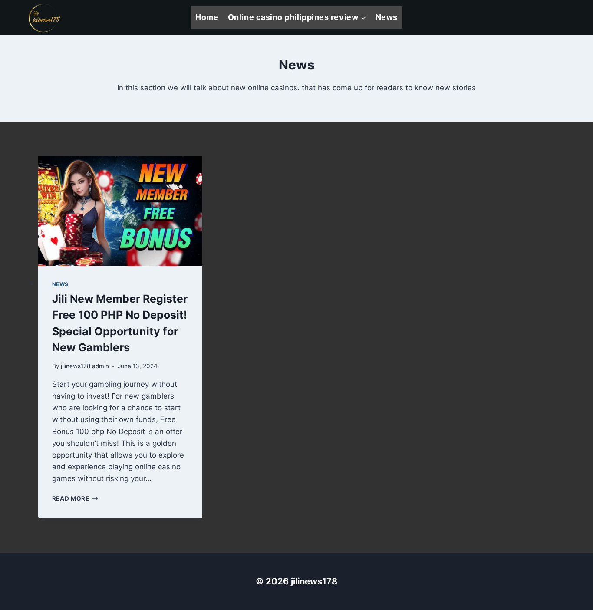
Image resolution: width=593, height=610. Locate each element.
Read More (75, 498)
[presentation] (120, 211)
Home (206, 17)
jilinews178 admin (85, 366)
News (387, 17)
